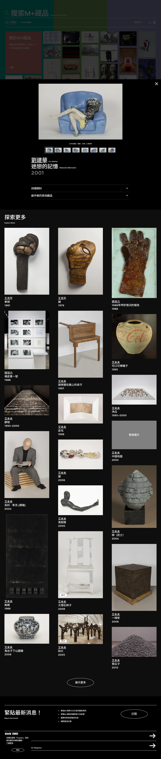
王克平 (8, 298)
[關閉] (156, 84)
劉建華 (39, 160)
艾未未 (8, 418)
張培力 (8, 372)
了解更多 (9, 743)
